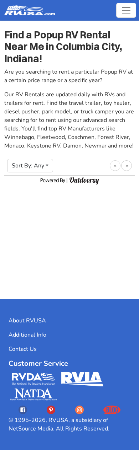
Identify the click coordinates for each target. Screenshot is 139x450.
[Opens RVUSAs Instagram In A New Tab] (79, 409)
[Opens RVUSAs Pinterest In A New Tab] (51, 409)
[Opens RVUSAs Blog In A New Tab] (111, 409)
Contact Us (23, 349)
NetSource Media (31, 429)
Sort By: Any (28, 166)
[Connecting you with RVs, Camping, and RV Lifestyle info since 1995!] (29, 10)
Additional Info (27, 335)
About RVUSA (27, 321)
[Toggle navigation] (126, 10)
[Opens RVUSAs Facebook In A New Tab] (23, 409)
